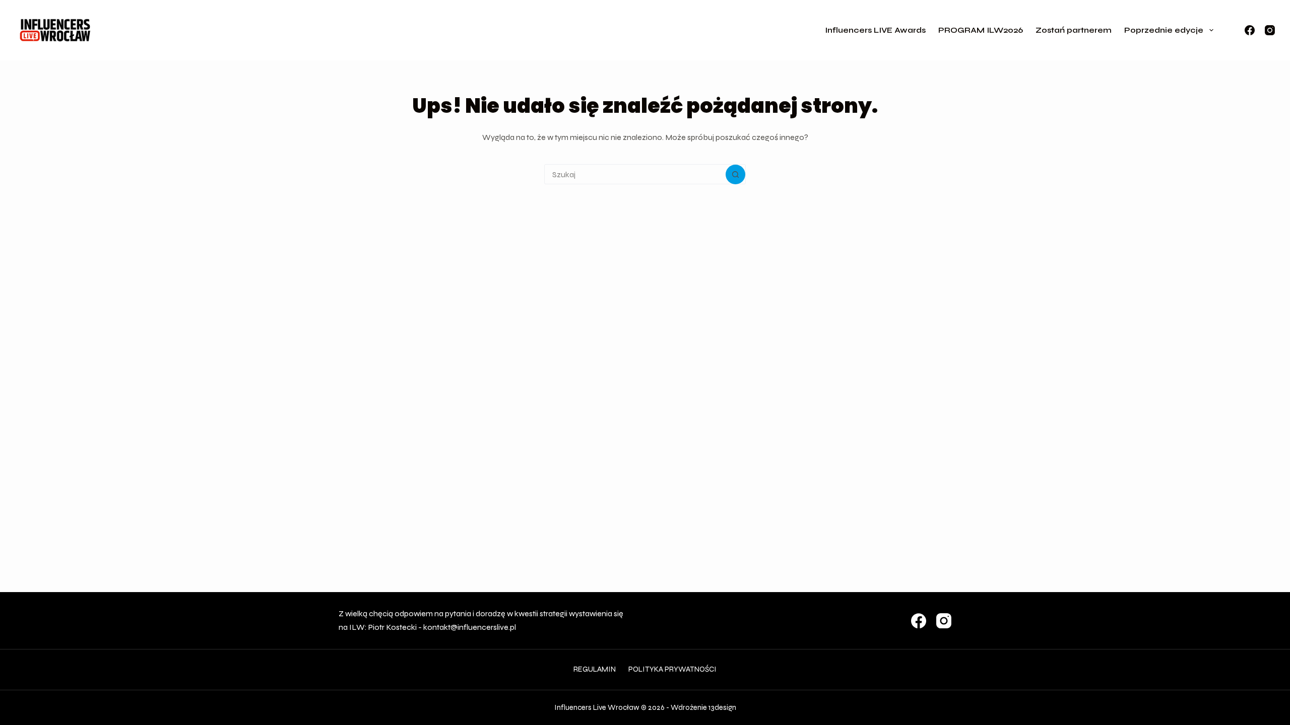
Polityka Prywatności (672, 669)
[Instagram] (1270, 30)
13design (722, 707)
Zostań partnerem (1074, 30)
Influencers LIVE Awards (875, 30)
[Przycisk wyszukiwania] (735, 174)
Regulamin (594, 669)
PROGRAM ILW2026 (980, 30)
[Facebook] (1250, 30)
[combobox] (635, 174)
